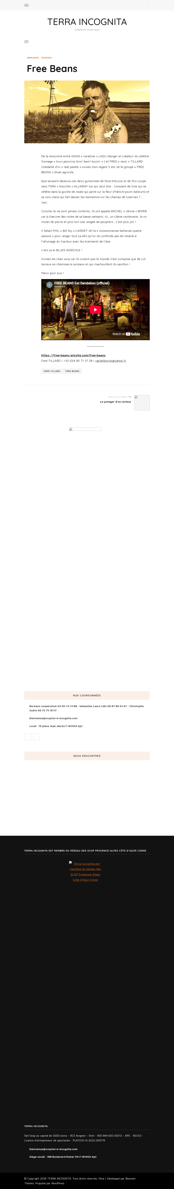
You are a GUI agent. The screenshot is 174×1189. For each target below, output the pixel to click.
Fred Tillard (52, 371)
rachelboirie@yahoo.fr (110, 360)
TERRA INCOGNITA (87, 21)
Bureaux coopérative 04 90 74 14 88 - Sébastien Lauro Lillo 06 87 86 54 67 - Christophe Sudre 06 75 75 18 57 (86, 708)
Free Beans (72, 371)
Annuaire (33, 57)
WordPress (57, 1183)
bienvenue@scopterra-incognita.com (53, 718)
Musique (46, 57)
